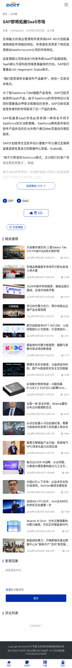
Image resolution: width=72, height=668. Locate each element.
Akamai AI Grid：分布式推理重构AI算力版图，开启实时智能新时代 (47, 522)
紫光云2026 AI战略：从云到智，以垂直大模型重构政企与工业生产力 (47, 464)
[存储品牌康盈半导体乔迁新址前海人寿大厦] (14, 272)
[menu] (66, 4)
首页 (5, 14)
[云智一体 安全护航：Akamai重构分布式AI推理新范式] (14, 409)
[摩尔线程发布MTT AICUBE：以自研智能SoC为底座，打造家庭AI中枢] (14, 330)
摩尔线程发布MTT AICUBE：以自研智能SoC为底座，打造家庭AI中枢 (47, 327)
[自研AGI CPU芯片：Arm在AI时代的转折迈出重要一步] (14, 506)
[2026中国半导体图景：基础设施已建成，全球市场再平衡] (14, 291)
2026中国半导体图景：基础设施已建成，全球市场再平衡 (48, 288)
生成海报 (17, 227)
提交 (36, 598)
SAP (10, 200)
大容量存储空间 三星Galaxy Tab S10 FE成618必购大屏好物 (46, 249)
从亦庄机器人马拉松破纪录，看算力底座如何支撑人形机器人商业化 (47, 425)
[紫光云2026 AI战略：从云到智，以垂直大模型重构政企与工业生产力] (14, 467)
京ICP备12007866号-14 (39, 650)
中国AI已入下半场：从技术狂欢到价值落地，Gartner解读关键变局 (47, 483)
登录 (8, 589)
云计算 (50, 30)
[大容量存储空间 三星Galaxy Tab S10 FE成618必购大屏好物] (14, 252)
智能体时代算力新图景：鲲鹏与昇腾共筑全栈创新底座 (47, 346)
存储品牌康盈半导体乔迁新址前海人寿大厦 (47, 268)
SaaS (25, 200)
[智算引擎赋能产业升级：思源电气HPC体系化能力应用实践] (14, 448)
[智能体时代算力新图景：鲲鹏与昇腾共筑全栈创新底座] (14, 350)
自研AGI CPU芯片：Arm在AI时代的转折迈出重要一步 (47, 503)
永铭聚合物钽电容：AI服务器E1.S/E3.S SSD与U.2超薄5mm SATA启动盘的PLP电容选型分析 (46, 386)
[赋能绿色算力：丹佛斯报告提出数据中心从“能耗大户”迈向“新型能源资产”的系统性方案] (14, 545)
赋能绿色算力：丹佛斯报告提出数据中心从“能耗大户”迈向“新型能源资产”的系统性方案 (48, 542)
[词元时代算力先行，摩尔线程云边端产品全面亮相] (14, 311)
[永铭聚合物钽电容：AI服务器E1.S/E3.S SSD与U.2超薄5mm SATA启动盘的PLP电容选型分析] (14, 389)
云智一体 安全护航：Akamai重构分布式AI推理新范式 (47, 405)
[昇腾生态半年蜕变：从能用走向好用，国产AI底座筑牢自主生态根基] (14, 369)
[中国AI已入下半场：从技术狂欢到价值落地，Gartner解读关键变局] (14, 487)
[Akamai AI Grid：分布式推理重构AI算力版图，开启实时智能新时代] (14, 526)
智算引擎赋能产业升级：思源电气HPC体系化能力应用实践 (47, 444)
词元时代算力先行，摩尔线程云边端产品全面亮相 (47, 307)
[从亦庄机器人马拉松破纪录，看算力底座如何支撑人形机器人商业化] (14, 428)
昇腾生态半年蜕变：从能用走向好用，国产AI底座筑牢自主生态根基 (47, 366)
